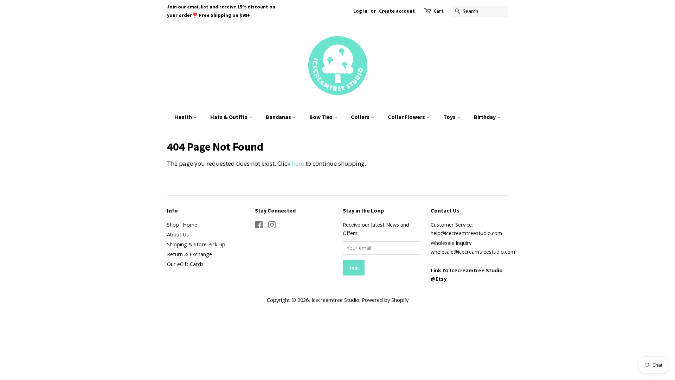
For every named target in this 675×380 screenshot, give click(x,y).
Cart (438, 11)
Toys (450, 116)
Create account (397, 11)
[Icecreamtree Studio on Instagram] (272, 226)
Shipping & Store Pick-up (196, 244)
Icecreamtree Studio (335, 300)
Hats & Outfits (229, 116)
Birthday (485, 116)
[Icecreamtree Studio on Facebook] (259, 226)
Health (183, 116)
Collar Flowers (407, 116)
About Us (178, 234)
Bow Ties (321, 116)
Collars (361, 116)
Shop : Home (182, 224)
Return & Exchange (189, 254)
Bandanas (279, 116)
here (298, 163)
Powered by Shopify (385, 300)
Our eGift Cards (185, 264)
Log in (360, 11)
